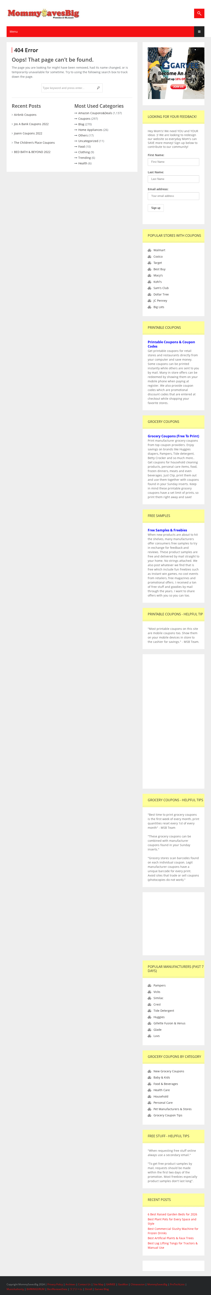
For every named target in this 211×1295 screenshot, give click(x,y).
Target (158, 263)
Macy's (158, 275)
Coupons (84, 119)
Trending (84, 158)
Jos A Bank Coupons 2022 (31, 124)
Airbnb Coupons (25, 115)
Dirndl (88, 1289)
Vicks (157, 992)
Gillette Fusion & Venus (169, 1023)
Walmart (159, 250)
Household (161, 1096)
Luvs (157, 1036)
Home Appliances (90, 130)
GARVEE (110, 1284)
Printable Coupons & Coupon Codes (171, 344)
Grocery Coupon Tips (168, 1115)
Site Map (98, 1284)
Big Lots (159, 307)
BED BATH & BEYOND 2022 (32, 152)
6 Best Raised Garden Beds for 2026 (172, 1214)
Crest (157, 1004)
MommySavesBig (157, 1284)
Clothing (84, 152)
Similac (158, 998)
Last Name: (156, 172)
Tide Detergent (164, 1011)
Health (82, 163)
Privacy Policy (55, 1284)
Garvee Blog (102, 1289)
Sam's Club (161, 288)
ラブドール (76, 1289)
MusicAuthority (15, 1289)
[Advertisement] (173, 721)
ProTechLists (177, 1284)
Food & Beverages (166, 1084)
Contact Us (84, 1284)
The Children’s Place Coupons (34, 143)
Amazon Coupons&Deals (95, 113)
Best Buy (159, 269)
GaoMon (123, 1284)
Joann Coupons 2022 (28, 133)
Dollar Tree (161, 294)
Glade (158, 1030)
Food (81, 146)
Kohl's (158, 282)
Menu (14, 31)
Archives (71, 1284)
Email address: (158, 189)
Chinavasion (138, 1284)
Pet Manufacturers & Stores (173, 1109)
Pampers (160, 985)
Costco (158, 256)
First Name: (156, 155)
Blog (81, 124)
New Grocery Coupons (169, 1071)
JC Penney (160, 301)
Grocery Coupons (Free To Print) (173, 436)
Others (83, 135)
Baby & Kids (162, 1077)
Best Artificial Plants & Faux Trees (171, 1238)
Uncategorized (88, 141)
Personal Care (163, 1103)
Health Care (162, 1090)
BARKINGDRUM (36, 1289)
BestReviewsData (57, 1289)
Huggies (159, 1017)
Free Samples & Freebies (167, 530)
